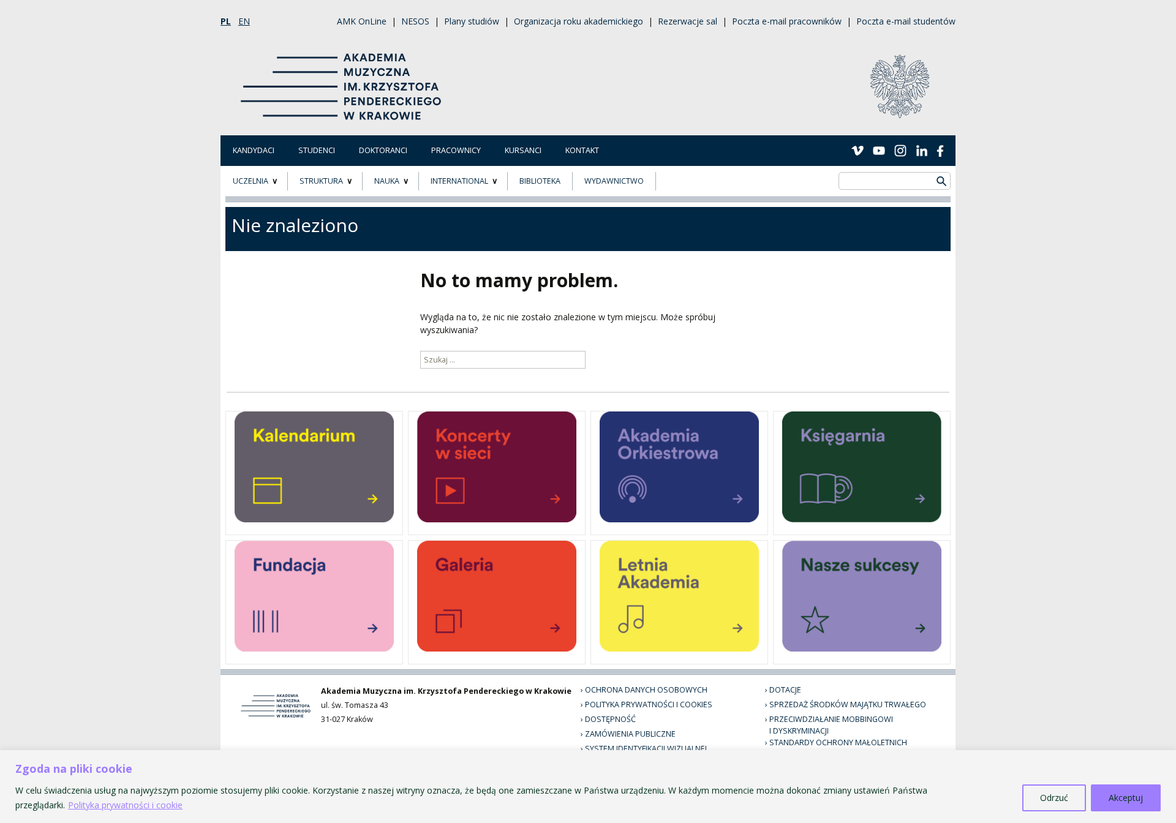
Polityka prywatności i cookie (125, 805)
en (244, 21)
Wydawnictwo (614, 181)
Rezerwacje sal (687, 21)
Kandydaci (253, 150)
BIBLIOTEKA (539, 181)
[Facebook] (940, 150)
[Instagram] (900, 150)
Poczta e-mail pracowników (787, 21)
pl (226, 21)
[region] (588, 786)
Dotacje (785, 690)
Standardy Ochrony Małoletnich (838, 742)
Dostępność (610, 719)
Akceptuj (1126, 797)
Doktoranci (383, 150)
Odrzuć (1054, 797)
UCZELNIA (250, 181)
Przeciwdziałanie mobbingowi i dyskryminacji (831, 725)
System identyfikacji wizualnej (646, 748)
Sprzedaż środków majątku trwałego (847, 704)
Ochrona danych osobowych (646, 690)
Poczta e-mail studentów (906, 21)
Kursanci (523, 150)
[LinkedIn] (922, 150)
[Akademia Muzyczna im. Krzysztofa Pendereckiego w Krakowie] (342, 79)
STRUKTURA (321, 181)
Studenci (316, 150)
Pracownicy (456, 150)
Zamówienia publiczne (630, 734)
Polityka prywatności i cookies (648, 704)
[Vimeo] (857, 150)
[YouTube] (879, 150)
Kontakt (582, 150)
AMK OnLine (361, 21)
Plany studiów (471, 21)
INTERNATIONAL (459, 181)
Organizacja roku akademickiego (578, 21)
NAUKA (386, 181)
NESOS (415, 21)
